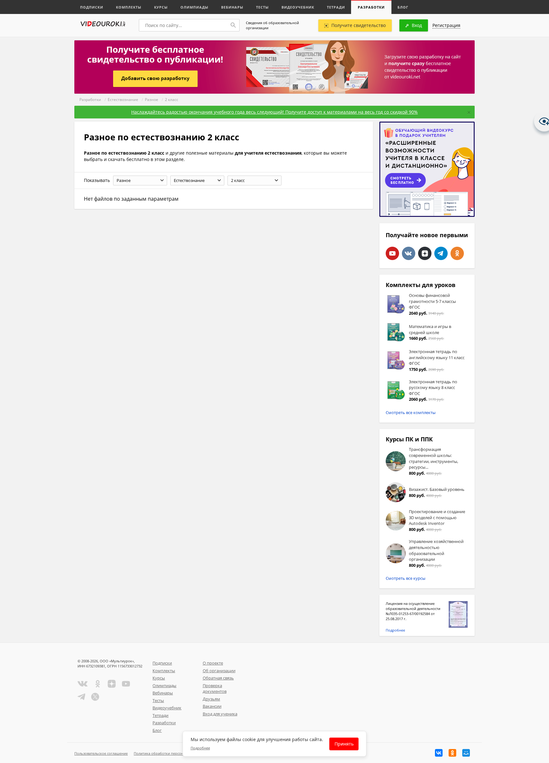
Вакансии (212, 706)
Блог (402, 7)
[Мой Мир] (466, 753)
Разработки (371, 7)
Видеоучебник (297, 7)
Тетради (336, 7)
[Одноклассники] (452, 753)
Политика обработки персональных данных (172, 753)
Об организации (219, 670)
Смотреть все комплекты (411, 412)
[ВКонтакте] (439, 753)
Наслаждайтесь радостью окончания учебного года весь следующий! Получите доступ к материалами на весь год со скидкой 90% (274, 112)
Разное (151, 99)
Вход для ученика (220, 714)
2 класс (171, 99)
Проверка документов (215, 688)
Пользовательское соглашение (101, 753)
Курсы (161, 7)
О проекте (213, 663)
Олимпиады (194, 7)
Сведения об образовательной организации (272, 25)
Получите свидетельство (358, 25)
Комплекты (128, 7)
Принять (344, 744)
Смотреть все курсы (405, 578)
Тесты (262, 7)
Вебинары (232, 7)
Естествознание (123, 99)
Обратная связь (218, 678)
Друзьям (211, 699)
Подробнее (395, 630)
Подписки (91, 7)
